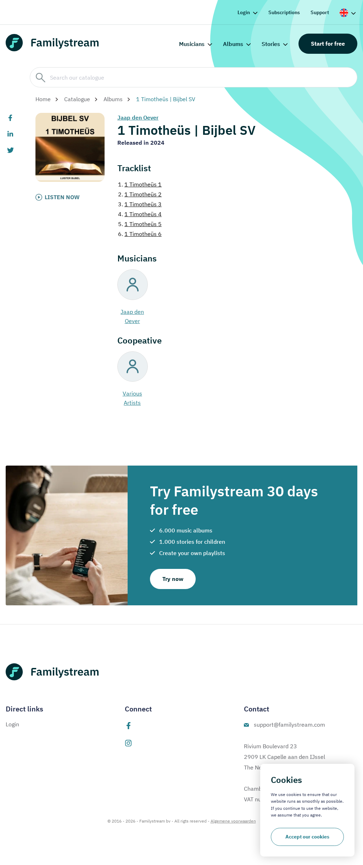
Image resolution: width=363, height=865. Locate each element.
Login (244, 12)
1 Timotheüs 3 (140, 204)
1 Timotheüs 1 (140, 184)
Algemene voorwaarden (233, 821)
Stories (271, 43)
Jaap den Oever (137, 117)
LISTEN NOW (62, 197)
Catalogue (77, 99)
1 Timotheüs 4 (140, 214)
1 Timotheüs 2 (140, 194)
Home (43, 99)
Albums (233, 43)
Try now (172, 578)
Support (320, 12)
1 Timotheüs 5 (140, 223)
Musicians (192, 43)
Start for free (328, 43)
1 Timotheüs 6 (140, 233)
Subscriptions (284, 12)
